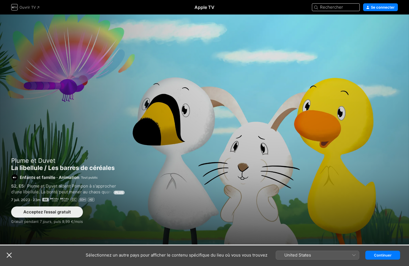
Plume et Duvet (33, 160)
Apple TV (204, 7)
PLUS (119, 192)
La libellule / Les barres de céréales (204, 129)
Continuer (382, 255)
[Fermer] (9, 255)
